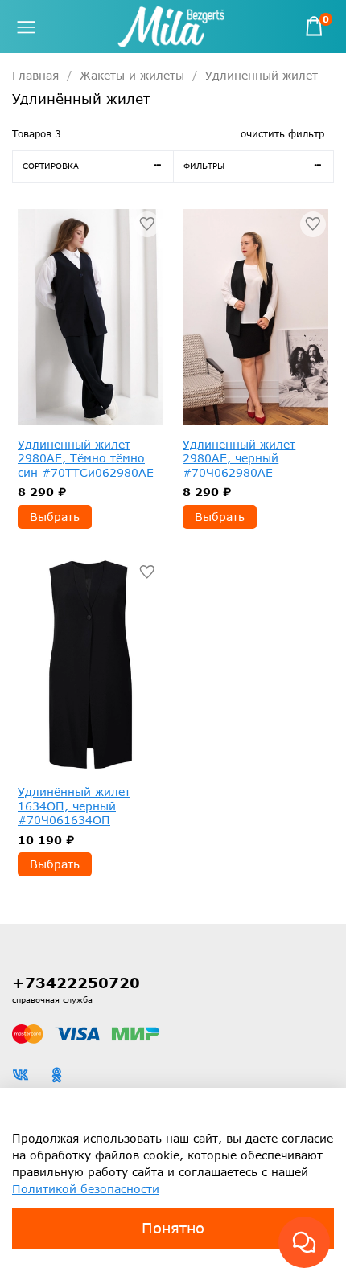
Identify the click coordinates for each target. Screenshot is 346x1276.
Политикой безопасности (85, 1189)
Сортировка (51, 165)
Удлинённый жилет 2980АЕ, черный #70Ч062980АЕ (239, 458)
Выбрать (55, 516)
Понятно (173, 1228)
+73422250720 (76, 982)
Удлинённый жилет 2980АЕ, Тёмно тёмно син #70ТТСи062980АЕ (86, 458)
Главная (35, 75)
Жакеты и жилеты (132, 75)
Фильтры (203, 165)
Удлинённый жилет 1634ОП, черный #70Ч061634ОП (74, 806)
